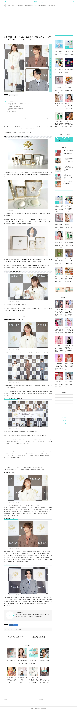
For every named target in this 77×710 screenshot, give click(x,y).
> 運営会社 (5, 699)
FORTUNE (64, 423)
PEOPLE (64, 420)
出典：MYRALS (10, 210)
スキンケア (13, 629)
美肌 (21, 629)
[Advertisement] (38, 21)
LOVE (64, 414)
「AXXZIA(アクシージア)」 (33, 118)
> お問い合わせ (40, 699)
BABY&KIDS (64, 417)
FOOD (64, 405)
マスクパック (18, 629)
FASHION (64, 408)
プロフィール (46, 618)
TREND (64, 411)
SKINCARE (64, 395)
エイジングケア (8, 629)
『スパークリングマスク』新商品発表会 (13, 301)
